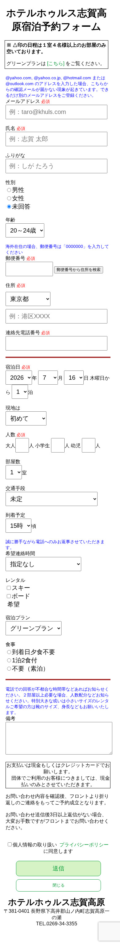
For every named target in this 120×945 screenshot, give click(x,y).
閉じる (59, 885)
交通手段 (15, 488)
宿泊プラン (18, 617)
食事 (10, 644)
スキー (21, 587)
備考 (10, 718)
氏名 (10, 128)
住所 (10, 285)
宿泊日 (13, 367)
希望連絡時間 (20, 553)
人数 (10, 434)
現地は (13, 407)
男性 (18, 189)
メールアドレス (23, 101)
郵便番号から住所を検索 (79, 269)
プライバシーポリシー (84, 844)
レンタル (15, 580)
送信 (58, 868)
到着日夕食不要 (33, 652)
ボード (21, 596)
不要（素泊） (30, 668)
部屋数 (13, 461)
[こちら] (55, 63)
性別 (10, 182)
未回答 (21, 206)
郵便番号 (15, 258)
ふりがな (15, 155)
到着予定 (15, 515)
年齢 (10, 219)
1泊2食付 (24, 660)
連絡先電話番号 (23, 332)
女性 (18, 198)
